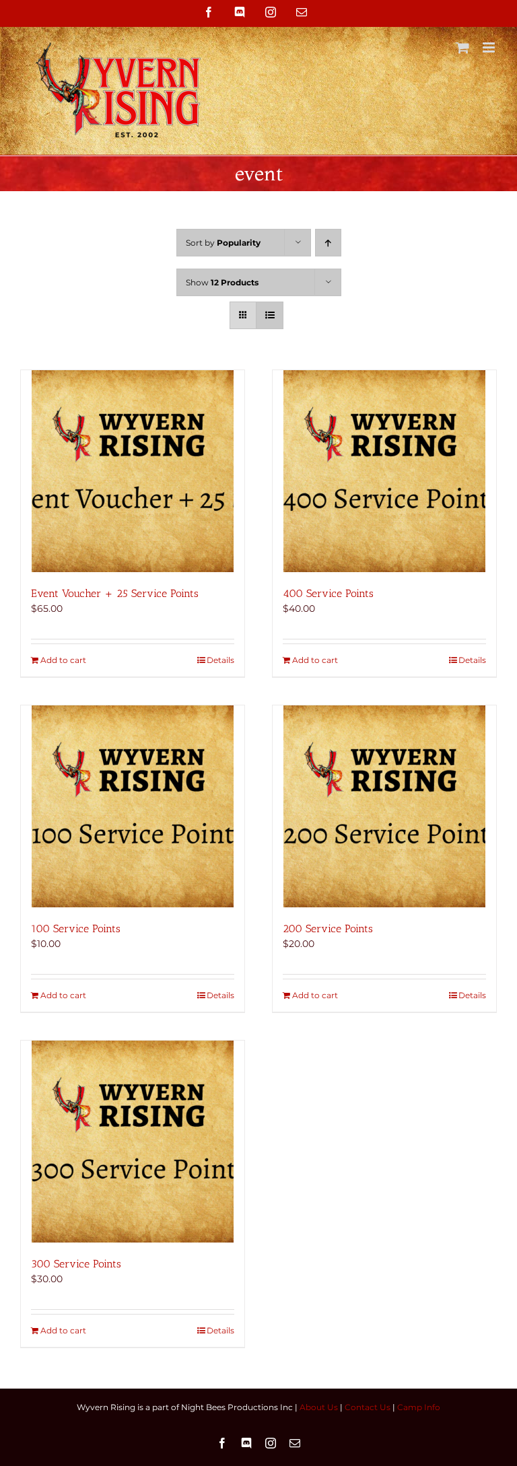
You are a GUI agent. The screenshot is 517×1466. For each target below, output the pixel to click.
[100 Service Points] (132, 806)
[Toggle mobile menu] (490, 47)
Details (220, 660)
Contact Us (367, 1407)
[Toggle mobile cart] (462, 47)
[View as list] (269, 315)
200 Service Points (328, 928)
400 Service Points (328, 593)
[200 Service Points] (384, 806)
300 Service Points (76, 1263)
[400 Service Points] (384, 471)
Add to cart (63, 660)
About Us (319, 1407)
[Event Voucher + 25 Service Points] (132, 471)
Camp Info (418, 1407)
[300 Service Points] (132, 1142)
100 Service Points (75, 928)
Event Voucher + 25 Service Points (115, 593)
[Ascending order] (328, 242)
